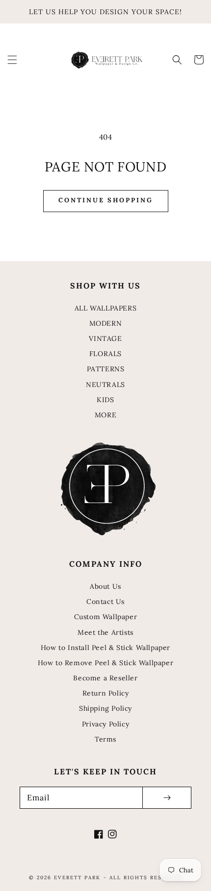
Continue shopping (105, 200)
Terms (105, 739)
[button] (12, 60)
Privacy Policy (105, 724)
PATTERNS (106, 368)
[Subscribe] (166, 798)
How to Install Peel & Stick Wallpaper (105, 647)
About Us (105, 586)
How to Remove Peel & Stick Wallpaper (106, 662)
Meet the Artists (105, 632)
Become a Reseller (105, 678)
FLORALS (105, 353)
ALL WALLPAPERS (105, 308)
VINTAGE (105, 338)
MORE (105, 414)
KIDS (105, 399)
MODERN (105, 323)
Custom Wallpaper (105, 616)
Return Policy (105, 693)
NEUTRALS (105, 384)
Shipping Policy (105, 708)
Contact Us (105, 601)
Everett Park (77, 877)
